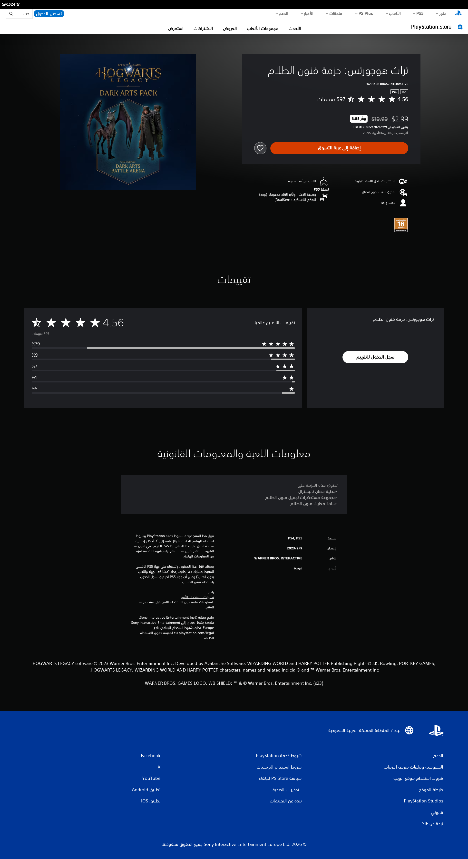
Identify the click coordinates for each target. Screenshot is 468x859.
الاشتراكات (203, 28)
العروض (230, 28)
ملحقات (336, 13)
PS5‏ (420, 13)
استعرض (176, 28)
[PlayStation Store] (437, 26)
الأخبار (308, 13)
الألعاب (395, 13)
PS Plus (366, 13)
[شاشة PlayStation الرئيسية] (458, 14)
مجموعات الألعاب (263, 28)
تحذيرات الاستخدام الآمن (197, 597)
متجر (443, 13)
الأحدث (295, 28)
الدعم (283, 13)
